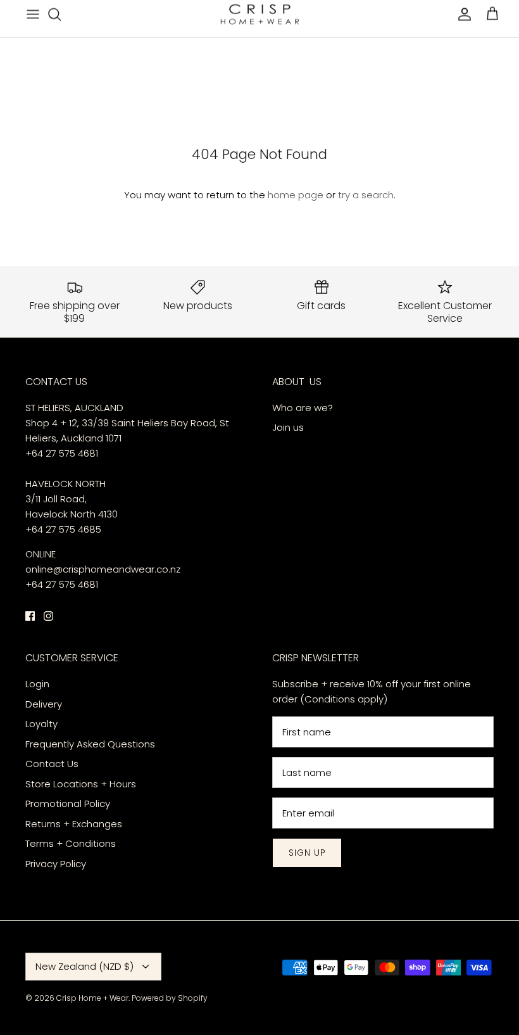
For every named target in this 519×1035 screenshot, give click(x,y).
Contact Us (51, 763)
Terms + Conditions (70, 843)
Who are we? (302, 407)
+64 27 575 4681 (61, 453)
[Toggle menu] (33, 14)
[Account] (462, 14)
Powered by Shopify (170, 998)
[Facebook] (30, 616)
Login (37, 683)
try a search (366, 194)
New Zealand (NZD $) (84, 966)
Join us (288, 427)
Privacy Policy (55, 863)
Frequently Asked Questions (90, 744)
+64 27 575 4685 (63, 529)
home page (295, 194)
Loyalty (41, 723)
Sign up (307, 853)
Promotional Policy (67, 803)
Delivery (45, 704)
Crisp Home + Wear (92, 998)
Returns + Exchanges (73, 823)
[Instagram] (48, 616)
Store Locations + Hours (80, 784)
